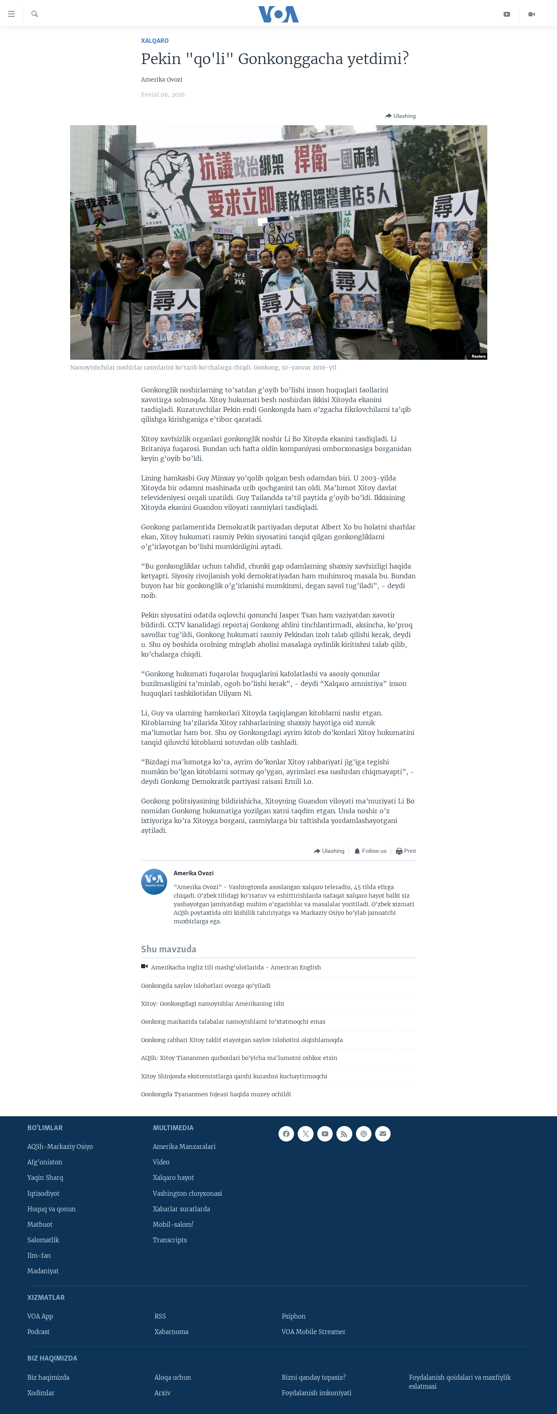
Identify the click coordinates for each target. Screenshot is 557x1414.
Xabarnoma (171, 1332)
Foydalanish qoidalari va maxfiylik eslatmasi (460, 1382)
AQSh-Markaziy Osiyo (60, 1147)
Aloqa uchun (173, 1377)
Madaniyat (43, 1271)
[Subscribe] (383, 1134)
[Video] (531, 14)
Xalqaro (155, 41)
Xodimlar (41, 1393)
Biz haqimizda (48, 1377)
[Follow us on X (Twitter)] (305, 1134)
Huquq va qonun (51, 1209)
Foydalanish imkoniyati (316, 1393)
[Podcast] (363, 1134)
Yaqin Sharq (45, 1178)
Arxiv (162, 1393)
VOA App (40, 1317)
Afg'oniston (44, 1162)
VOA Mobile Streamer (314, 1332)
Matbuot (40, 1224)
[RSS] (344, 1134)
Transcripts (170, 1240)
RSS (160, 1317)
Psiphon (294, 1317)
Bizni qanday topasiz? (314, 1377)
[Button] (400, 116)
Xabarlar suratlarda (181, 1209)
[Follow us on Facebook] (286, 1134)
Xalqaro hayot (173, 1178)
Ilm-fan (39, 1255)
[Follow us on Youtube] (325, 1134)
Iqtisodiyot (43, 1193)
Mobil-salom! (173, 1224)
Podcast (38, 1332)
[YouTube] (507, 14)
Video (161, 1162)
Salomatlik (43, 1240)
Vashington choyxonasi (187, 1193)
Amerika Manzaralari (184, 1147)
